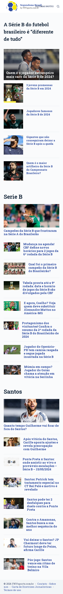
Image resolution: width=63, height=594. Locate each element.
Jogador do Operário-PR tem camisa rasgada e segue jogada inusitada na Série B (41, 352)
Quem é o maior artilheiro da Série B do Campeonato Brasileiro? (39, 168)
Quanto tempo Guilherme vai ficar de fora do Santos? (31, 427)
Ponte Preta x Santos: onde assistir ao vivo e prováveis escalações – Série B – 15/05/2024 (40, 464)
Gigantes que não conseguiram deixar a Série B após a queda (40, 140)
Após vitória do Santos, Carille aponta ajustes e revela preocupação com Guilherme (40, 444)
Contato (42, 583)
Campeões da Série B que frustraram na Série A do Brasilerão (30, 232)
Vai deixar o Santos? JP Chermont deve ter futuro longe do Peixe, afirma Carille (41, 545)
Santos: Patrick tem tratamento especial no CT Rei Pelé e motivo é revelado (41, 484)
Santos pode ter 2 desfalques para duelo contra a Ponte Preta (42, 504)
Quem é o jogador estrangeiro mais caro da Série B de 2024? (30, 75)
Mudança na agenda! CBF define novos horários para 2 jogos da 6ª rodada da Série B (40, 249)
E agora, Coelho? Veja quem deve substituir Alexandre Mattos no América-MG (40, 308)
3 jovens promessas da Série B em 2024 (39, 86)
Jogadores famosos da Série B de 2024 (39, 112)
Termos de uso (12, 590)
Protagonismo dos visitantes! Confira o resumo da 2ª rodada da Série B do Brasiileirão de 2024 (40, 330)
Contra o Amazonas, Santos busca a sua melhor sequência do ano (41, 525)
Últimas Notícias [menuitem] (46, 6)
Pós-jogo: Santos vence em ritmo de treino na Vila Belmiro (41, 565)
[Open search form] (58, 6)
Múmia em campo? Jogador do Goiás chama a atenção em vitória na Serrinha (39, 372)
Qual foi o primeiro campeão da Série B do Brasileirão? (42, 267)
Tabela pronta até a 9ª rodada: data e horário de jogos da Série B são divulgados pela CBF (39, 288)
